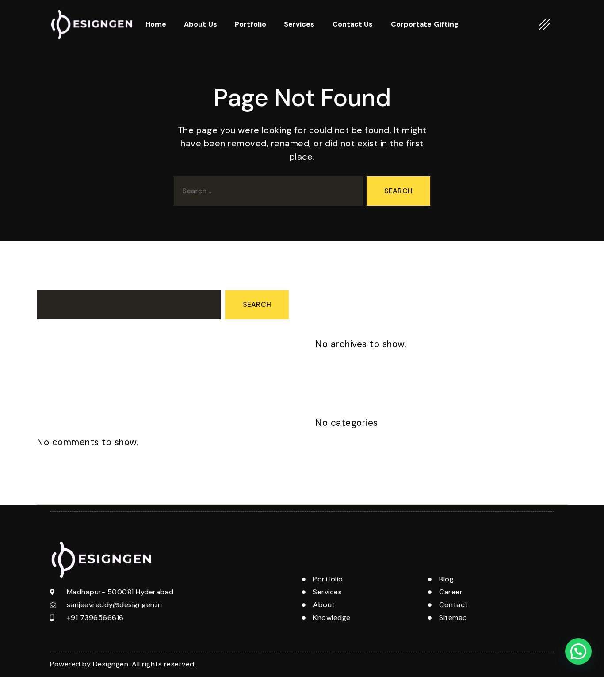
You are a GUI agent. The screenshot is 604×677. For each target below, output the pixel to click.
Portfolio (250, 24)
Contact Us (353, 24)
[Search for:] (266, 192)
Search (49, 282)
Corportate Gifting (425, 24)
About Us (200, 24)
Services (299, 24)
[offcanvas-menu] (545, 24)
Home (155, 24)
